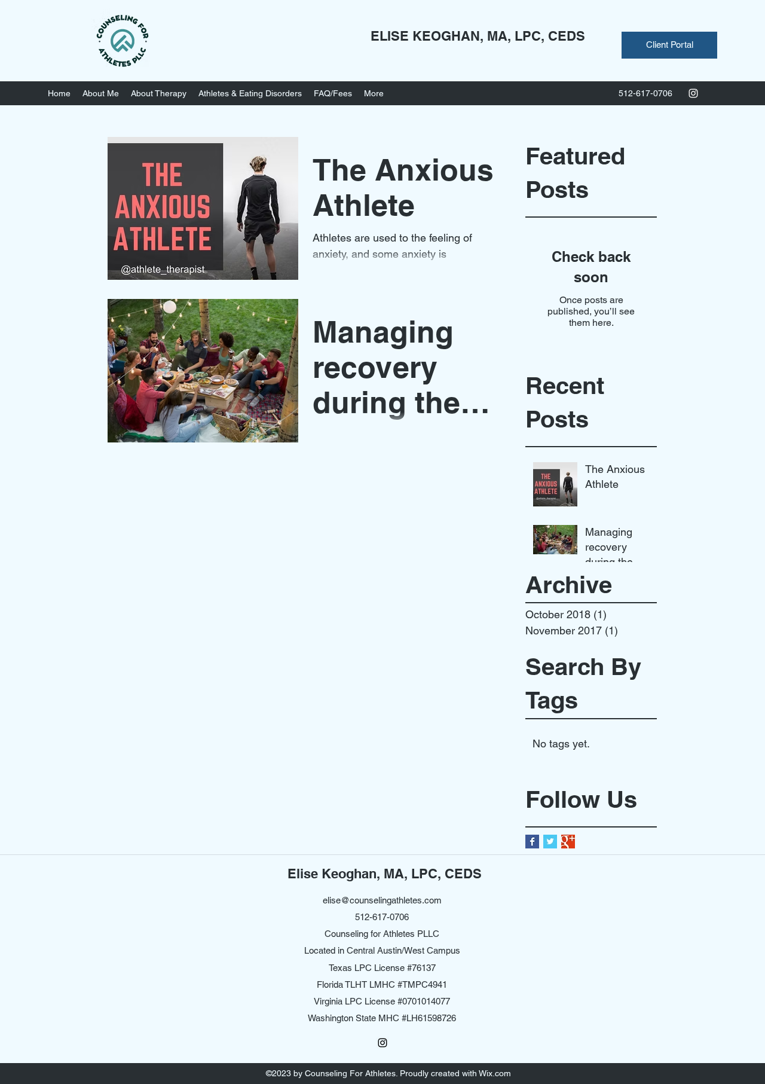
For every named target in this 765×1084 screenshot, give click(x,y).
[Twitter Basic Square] (550, 841)
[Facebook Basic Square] (532, 841)
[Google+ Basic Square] (568, 841)
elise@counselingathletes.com (382, 900)
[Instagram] (693, 93)
